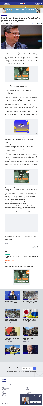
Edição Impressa (5, 398)
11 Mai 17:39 (11, 357)
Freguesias (8, 1)
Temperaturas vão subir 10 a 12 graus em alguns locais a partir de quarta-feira (20, 266)
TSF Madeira (13, 1)
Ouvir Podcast (35, 402)
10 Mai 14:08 (11, 305)
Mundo (27, 383)
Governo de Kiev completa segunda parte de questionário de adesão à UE (12, 338)
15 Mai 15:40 (29, 357)
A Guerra (6, 243)
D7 (1, 1)
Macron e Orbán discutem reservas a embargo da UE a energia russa (11, 303)
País (26, 382)
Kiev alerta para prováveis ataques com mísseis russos (11, 319)
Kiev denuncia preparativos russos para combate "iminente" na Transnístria (30, 338)
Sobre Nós (27, 393)
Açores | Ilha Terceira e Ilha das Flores (12, 262)
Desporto (27, 384)
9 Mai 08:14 (11, 322)
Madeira (27, 380)
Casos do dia (28, 386)
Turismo (4, 1)
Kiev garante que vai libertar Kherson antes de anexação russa (12, 355)
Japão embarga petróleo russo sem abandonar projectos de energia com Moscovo (29, 320)
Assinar (37, 3)
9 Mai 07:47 (29, 323)
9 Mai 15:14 (11, 341)
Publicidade (4, 394)
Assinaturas (4, 393)
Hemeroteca (4, 399)
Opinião (27, 387)
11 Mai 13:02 (29, 305)
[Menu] (1, 4)
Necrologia (4, 396)
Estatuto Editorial (29, 392)
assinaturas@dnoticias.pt (6, 388)
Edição (6, 3)
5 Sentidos (27, 385)
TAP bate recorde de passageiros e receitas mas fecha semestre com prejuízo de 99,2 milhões (21, 257)
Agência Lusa (7, 305)
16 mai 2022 (9, 23)
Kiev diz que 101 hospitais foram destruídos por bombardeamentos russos (30, 303)
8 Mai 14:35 (29, 341)
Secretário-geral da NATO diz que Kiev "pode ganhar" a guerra (30, 355)
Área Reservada (4, 397)
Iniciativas (17, 1)
